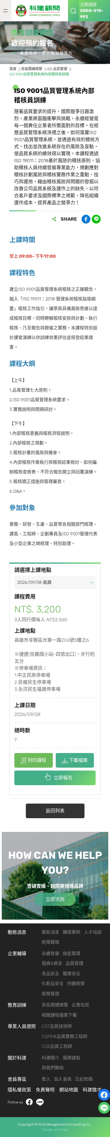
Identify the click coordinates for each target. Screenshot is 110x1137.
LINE (40, 1102)
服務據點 (71, 1057)
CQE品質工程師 (57, 1046)
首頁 (12, 69)
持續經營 (76, 983)
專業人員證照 (22, 1026)
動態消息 (17, 932)
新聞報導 (50, 942)
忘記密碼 (84, 1079)
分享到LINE (96, 219)
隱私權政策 (19, 1090)
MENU (5, 10)
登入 (46, 1079)
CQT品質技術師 (57, 1026)
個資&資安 (52, 963)
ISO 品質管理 (57, 69)
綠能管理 (71, 953)
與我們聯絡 (53, 1067)
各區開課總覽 (31, 69)
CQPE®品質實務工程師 (64, 1036)
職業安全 (71, 973)
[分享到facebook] (86, 219)
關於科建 (17, 1058)
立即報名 (63, 778)
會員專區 (17, 1079)
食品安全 (50, 973)
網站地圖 (68, 1090)
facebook (29, 1102)
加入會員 (63, 1079)
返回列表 (55, 811)
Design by (50, 1130)
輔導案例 (71, 932)
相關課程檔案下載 (59, 1015)
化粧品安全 (53, 983)
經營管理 (50, 993)
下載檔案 (78, 760)
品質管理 (74, 963)
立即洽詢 (55, 899)
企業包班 (80, 1005)
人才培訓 (92, 932)
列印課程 (37, 760)
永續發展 (50, 953)
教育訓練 (17, 1005)
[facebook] (104, 1094)
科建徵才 (92, 1090)
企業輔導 (17, 953)
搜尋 (73, 10)
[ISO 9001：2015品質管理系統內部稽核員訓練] (39, 10)
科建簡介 (50, 1057)
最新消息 (50, 932)
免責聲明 (45, 1090)
